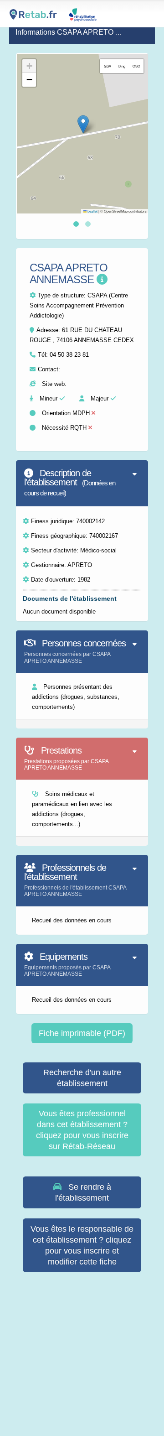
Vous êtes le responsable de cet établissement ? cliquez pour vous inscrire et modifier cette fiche (82, 1245)
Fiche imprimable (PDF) (82, 1033)
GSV (107, 65)
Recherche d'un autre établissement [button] (82, 1078)
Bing (121, 65)
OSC (136, 65)
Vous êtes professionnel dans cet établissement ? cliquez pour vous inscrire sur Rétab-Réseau (82, 1130)
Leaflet (92, 210)
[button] (83, 124)
